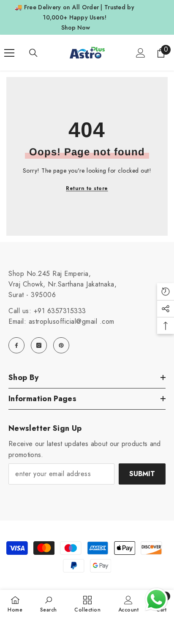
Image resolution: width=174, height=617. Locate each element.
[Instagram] (39, 345)
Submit (142, 474)
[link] (48, 603)
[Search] (33, 53)
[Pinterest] (61, 345)
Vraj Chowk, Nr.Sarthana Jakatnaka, (62, 284)
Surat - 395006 (32, 295)
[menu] (9, 53)
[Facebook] (16, 345)
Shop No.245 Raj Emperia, (49, 273)
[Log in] (140, 53)
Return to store (87, 188)
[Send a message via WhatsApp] (156, 599)
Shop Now (75, 27)
